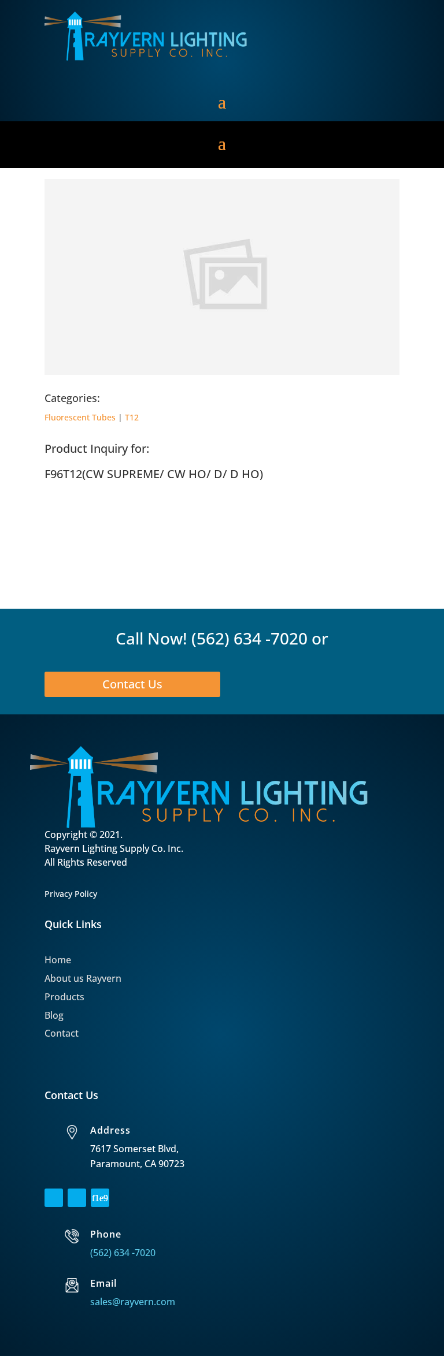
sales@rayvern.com (132, 1301)
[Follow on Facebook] (54, 1198)
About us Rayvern (83, 978)
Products (64, 996)
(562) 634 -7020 (249, 638)
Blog (54, 1015)
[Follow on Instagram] (77, 1198)
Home (58, 959)
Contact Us (132, 684)
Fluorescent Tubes (80, 417)
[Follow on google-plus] (100, 1198)
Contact (62, 1033)
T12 (132, 417)
